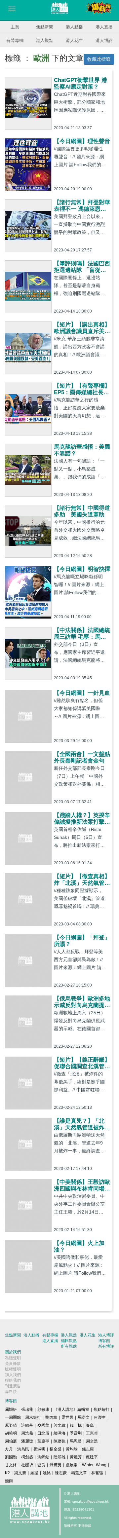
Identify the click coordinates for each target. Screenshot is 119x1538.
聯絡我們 (13, 1380)
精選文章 (79, 1473)
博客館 (104, 1340)
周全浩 (92, 1441)
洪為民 (23, 1449)
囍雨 (9, 1481)
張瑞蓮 (27, 1409)
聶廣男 (55, 1465)
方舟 (9, 1449)
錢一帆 (76, 1425)
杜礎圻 (27, 1465)
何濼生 (100, 1417)
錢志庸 (88, 1449)
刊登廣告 (13, 1386)
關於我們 (13, 1352)
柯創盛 (27, 1457)
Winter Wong (94, 1465)
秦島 (90, 1425)
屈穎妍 (11, 1409)
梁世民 (67, 1417)
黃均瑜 (72, 1449)
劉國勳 (11, 1457)
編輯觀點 (69, 1340)
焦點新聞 (44, 26)
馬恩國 (76, 1441)
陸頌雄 (59, 1457)
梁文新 (20, 1473)
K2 (7, 1473)
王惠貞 (92, 1433)
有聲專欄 (14, 40)
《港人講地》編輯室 (71, 1409)
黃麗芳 (76, 1457)
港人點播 (74, 26)
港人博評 (104, 40)
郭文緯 (59, 1425)
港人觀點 (44, 40)
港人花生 (74, 40)
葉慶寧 (43, 1441)
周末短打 (33, 1417)
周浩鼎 (27, 1433)
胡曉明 (11, 1433)
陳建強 (59, 1441)
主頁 (15, 26)
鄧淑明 (39, 1449)
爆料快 (11, 1391)
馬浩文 (84, 1417)
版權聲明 (13, 1369)
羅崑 (34, 1473)
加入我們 (13, 1374)
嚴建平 (92, 1457)
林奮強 (97, 1473)
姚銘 (47, 1473)
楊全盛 (55, 1449)
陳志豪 (61, 1473)
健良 (41, 1465)
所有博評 (106, 1346)
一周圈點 (13, 1417)
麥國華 (43, 1425)
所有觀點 (69, 1346)
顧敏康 (43, 1409)
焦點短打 (101, 1409)
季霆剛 (76, 1433)
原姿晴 (11, 1425)
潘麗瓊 (27, 1441)
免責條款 (13, 1363)
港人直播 (104, 26)
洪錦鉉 (43, 1457)
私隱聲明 (13, 1358)
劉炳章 (51, 1417)
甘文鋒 (11, 1465)
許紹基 (27, 1425)
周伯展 (11, 1441)
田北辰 (43, 1433)
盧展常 (72, 1465)
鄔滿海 (59, 1433)
